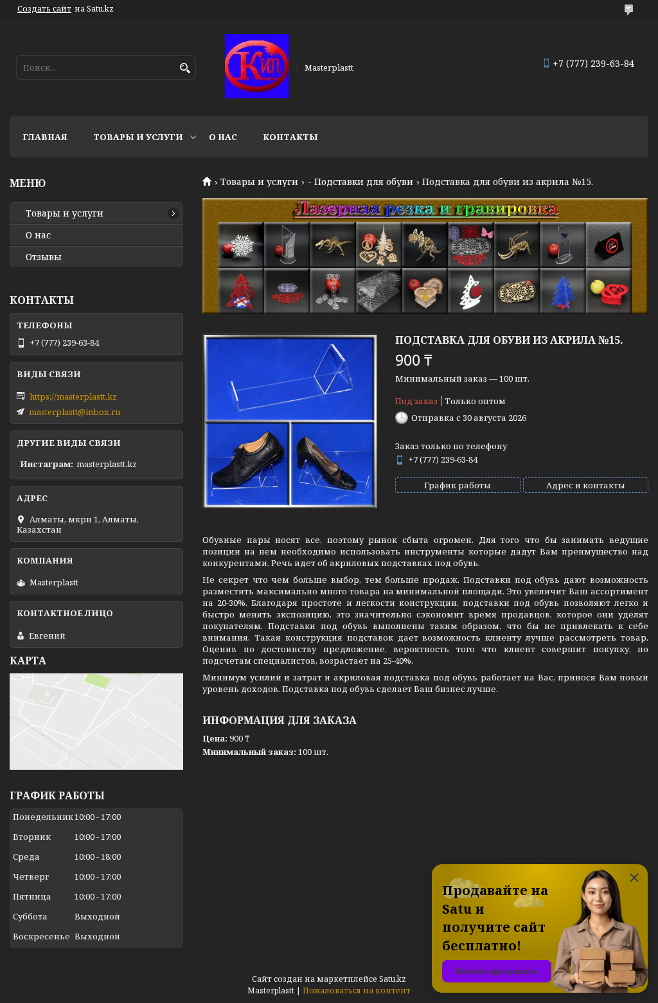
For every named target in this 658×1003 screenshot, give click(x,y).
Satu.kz (392, 978)
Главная (44, 137)
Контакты (290, 137)
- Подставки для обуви (360, 182)
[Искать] (184, 68)
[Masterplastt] (257, 67)
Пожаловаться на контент (357, 990)
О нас (223, 137)
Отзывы (44, 257)
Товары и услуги (138, 137)
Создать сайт (44, 8)
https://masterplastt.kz (73, 396)
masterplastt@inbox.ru (74, 412)
